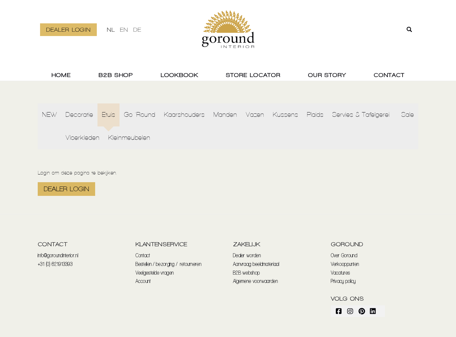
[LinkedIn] (373, 311)
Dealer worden (247, 255)
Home (61, 75)
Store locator (253, 75)
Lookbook (179, 75)
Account (143, 281)
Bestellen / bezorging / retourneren (169, 264)
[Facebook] (339, 311)
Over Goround (344, 255)
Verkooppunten (345, 264)
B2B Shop (115, 75)
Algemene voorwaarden (255, 281)
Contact (389, 75)
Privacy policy (343, 281)
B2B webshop (246, 272)
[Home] (228, 33)
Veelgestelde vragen (155, 272)
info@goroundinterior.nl (58, 255)
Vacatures (340, 272)
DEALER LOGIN (68, 29)
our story (327, 75)
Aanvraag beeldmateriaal (256, 264)
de (137, 29)
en (124, 29)
